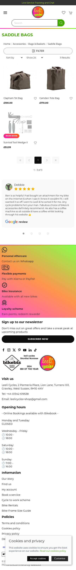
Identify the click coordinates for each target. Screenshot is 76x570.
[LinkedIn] (30, 350)
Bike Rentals (10, 505)
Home (7, 44)
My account (9, 489)
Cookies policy (11, 528)
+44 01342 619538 (18, 393)
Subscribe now (38, 339)
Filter (40, 50)
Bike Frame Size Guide (16, 510)
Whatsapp (27, 261)
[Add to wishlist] (35, 98)
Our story (8, 478)
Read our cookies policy (53, 551)
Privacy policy (10, 533)
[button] (5, 12)
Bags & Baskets (36, 44)
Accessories (19, 44)
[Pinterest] (19, 350)
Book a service (11, 494)
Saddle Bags (55, 44)
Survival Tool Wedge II (16, 142)
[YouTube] (25, 350)
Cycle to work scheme (16, 500)
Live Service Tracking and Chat (38, 2)
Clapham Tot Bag (13, 98)
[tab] (23, 233)
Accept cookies (38, 558)
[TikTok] (35, 350)
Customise (59, 558)
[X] (14, 350)
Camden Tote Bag (49, 98)
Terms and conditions (16, 523)
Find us (6, 484)
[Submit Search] (61, 22)
